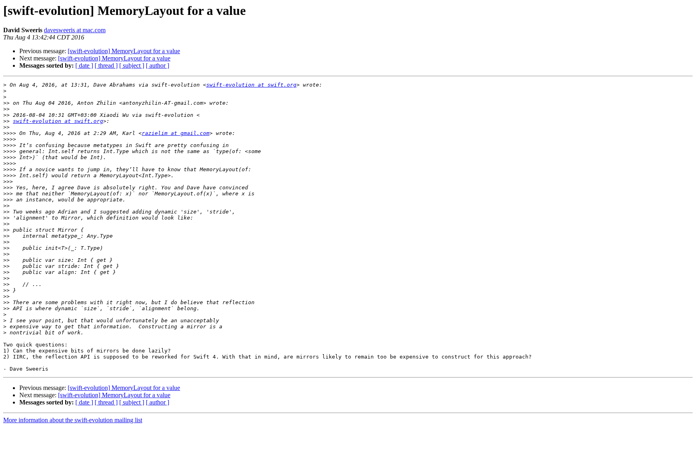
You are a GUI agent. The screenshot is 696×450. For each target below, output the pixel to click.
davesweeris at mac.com (75, 30)
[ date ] (84, 65)
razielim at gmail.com (175, 133)
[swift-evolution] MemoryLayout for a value (124, 51)
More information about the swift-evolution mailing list (72, 420)
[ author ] (157, 65)
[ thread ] (106, 65)
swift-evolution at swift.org (251, 85)
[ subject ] (131, 65)
